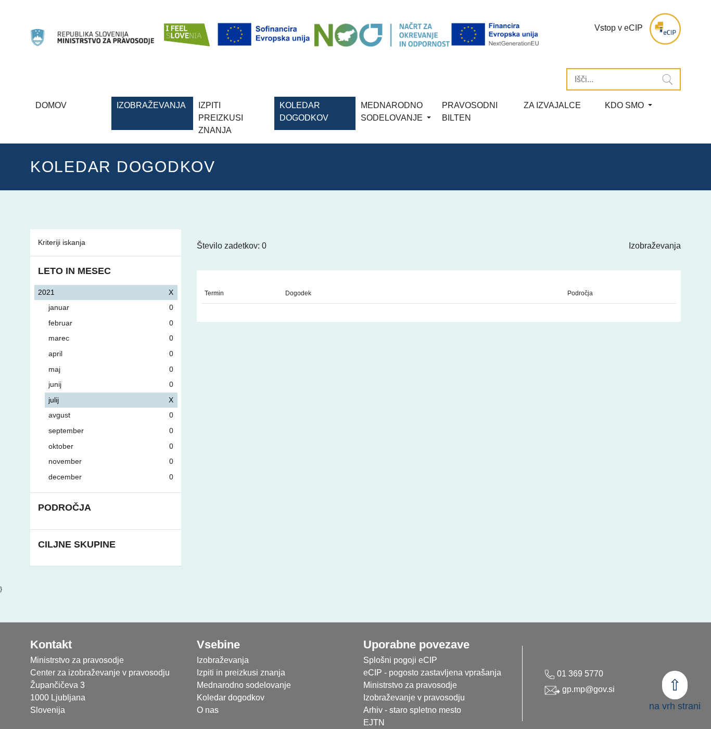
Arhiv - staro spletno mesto (412, 710)
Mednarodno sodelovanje (244, 685)
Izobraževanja (151, 105)
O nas (208, 710)
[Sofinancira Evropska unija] (265, 34)
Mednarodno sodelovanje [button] (393, 111)
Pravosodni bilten (470, 111)
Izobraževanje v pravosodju (414, 697)
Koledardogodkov (304, 111)
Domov (51, 105)
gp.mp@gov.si (587, 689)
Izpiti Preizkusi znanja (220, 118)
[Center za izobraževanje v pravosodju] (93, 28)
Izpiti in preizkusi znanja (241, 672)
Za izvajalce (552, 105)
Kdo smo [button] (625, 105)
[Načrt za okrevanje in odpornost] (382, 34)
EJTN (374, 722)
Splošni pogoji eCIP (400, 660)
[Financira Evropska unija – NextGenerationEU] (496, 34)
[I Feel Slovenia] (186, 28)
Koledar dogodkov (230, 697)
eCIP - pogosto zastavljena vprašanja (432, 672)
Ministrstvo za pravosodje (410, 685)
